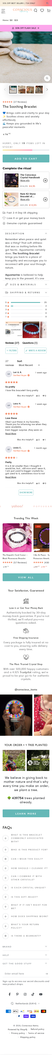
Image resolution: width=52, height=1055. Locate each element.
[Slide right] (47, 89)
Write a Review (37, 351)
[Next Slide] (44, 330)
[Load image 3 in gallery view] (30, 89)
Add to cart (26, 158)
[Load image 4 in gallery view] (39, 89)
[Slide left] (5, 89)
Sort (19, 361)
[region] (26, 330)
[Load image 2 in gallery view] (22, 89)
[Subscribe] (47, 974)
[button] (35, 10)
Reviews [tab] (12, 343)
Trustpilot (26, 672)
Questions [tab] (29, 343)
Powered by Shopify (17, 1029)
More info (25, 180)
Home (5, 20)
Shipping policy (27, 1037)
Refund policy (37, 1029)
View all (26, 577)
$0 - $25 (14, 20)
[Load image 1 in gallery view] (13, 89)
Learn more (26, 813)
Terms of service (36, 1033)
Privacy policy (18, 1033)
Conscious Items (30, 1025)
